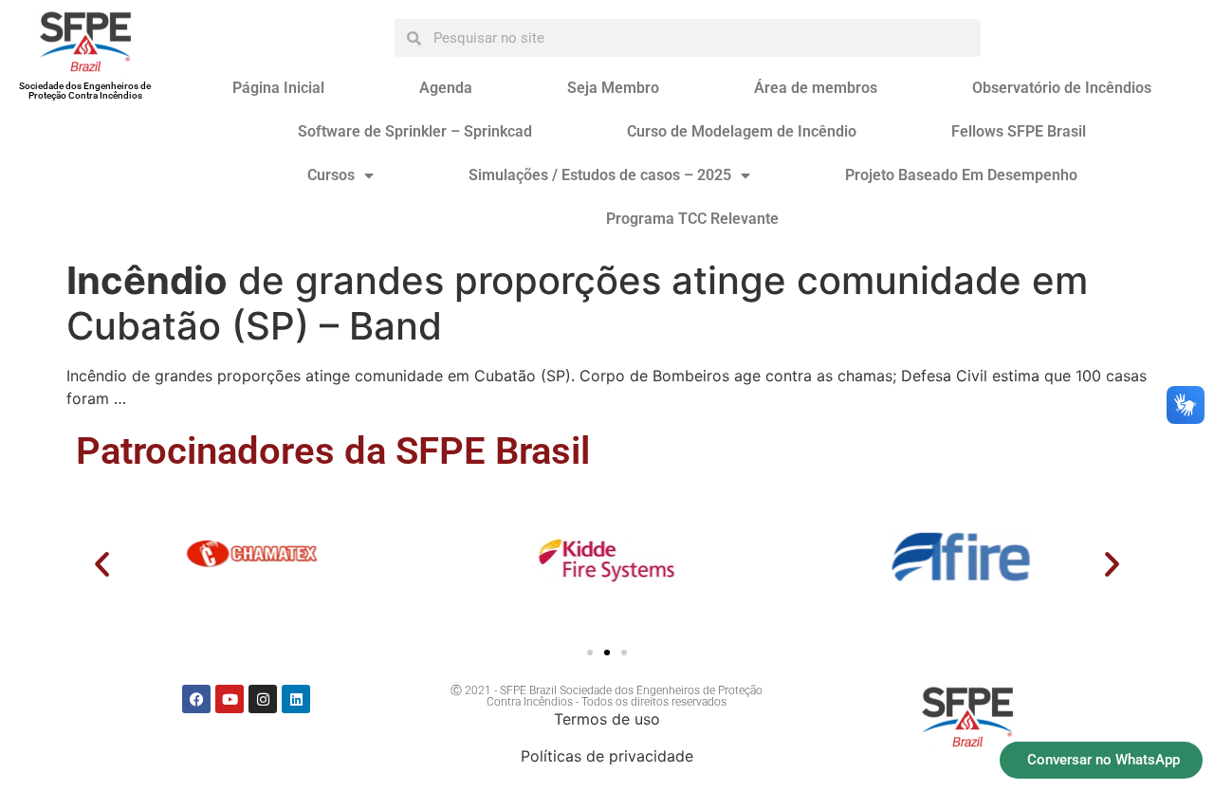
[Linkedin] (296, 699)
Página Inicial (278, 88)
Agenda (445, 88)
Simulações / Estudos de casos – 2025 (600, 175)
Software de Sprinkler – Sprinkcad (415, 131)
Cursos (331, 175)
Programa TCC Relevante (692, 219)
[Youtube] (229, 699)
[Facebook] (196, 699)
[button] (102, 563)
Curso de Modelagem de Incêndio (741, 131)
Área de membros (815, 88)
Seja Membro (613, 88)
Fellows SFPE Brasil (1018, 131)
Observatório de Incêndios (1061, 88)
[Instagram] (262, 699)
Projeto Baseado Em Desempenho (961, 175)
